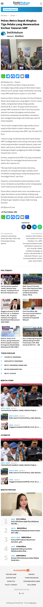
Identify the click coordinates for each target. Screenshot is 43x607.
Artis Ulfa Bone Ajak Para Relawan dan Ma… (25, 522)
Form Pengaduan (31, 578)
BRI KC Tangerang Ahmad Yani (15, 365)
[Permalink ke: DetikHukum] (3, 34)
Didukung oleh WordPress (14, 603)
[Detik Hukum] (21, 3)
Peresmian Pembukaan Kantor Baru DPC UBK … (25, 532)
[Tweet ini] (29, 227)
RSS (23, 593)
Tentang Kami (11, 574)
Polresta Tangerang (12, 357)
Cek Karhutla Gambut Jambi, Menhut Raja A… (19, 410)
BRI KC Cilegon (10, 373)
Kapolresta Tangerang (13, 361)
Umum (8, 408)
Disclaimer (31, 585)
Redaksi (32, 574)
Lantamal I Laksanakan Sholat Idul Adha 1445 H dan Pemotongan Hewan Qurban (10, 238)
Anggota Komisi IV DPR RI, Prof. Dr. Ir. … (25, 427)
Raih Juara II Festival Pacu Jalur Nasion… (25, 418)
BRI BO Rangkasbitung (13, 369)
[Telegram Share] (34, 227)
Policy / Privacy (11, 585)
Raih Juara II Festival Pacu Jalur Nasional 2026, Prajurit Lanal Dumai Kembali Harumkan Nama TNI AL (32, 290)
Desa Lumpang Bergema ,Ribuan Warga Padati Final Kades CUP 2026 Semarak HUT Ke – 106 (32, 341)
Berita (3, 408)
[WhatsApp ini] (39, 227)
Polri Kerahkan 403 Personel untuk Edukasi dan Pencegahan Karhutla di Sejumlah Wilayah (32, 315)
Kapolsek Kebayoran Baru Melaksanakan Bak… (21, 550)
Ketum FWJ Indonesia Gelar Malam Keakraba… (25, 559)
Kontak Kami (11, 578)
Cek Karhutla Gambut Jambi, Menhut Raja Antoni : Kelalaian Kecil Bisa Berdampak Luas (10, 289)
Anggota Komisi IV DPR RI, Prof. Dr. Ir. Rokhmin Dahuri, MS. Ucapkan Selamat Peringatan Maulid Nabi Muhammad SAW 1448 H (10, 316)
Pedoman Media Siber (31, 581)
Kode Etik (11, 581)
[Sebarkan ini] (23, 227)
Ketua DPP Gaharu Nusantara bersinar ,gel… (23, 541)
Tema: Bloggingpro (30, 603)
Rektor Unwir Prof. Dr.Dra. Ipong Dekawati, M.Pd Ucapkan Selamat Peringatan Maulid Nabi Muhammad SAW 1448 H (10, 342)
